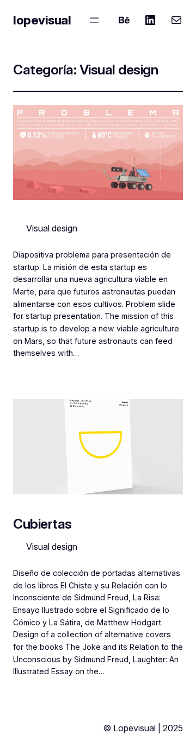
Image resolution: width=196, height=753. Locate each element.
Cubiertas (42, 524)
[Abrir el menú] (94, 20)
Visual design (51, 228)
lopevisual (42, 20)
